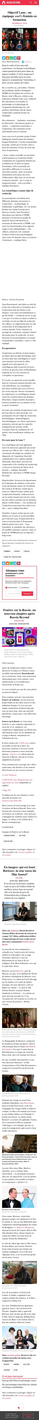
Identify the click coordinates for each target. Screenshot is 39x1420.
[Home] (3, 2)
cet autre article (13, 1355)
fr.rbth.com (23, 743)
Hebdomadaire (12, 587)
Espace (27, 551)
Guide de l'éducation (12, 557)
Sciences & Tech (19, 23)
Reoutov (20, 971)
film (15, 1370)
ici (17, 1415)
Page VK (7, 790)
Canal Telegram (9, 775)
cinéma (16, 1364)
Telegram (27, 62)
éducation (8, 841)
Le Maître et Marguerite (24, 1228)
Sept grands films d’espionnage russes (19, 1381)
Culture (19, 878)
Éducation (19, 621)
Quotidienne (25, 587)
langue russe (9, 836)
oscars (7, 1370)
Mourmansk (29, 1103)
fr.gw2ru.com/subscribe (12, 801)
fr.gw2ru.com (15, 754)
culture (22, 836)
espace (17, 551)
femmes (7, 551)
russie (6, 1364)
